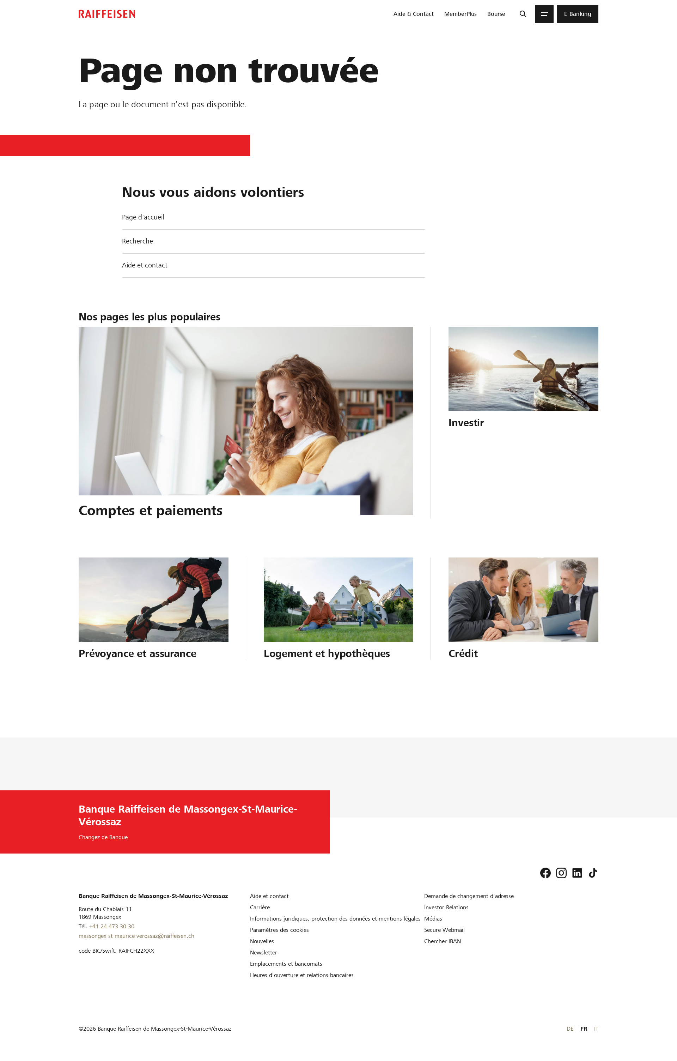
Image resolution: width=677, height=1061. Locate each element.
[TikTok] (593, 873)
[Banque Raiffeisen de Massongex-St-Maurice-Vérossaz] (107, 14)
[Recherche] (523, 14)
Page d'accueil (143, 217)
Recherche (137, 241)
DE (570, 1028)
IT (596, 1028)
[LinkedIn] (577, 873)
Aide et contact (144, 265)
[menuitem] (414, 14)
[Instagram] (561, 873)
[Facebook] (545, 873)
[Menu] (544, 14)
